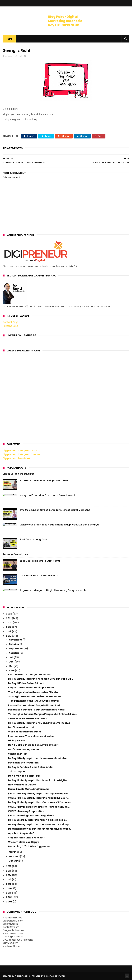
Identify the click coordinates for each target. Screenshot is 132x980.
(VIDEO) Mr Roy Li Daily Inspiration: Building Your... (38, 798)
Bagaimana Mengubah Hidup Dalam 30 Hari (45, 480)
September (16, 648)
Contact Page (10, 322)
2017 (9, 635)
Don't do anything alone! (23, 749)
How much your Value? (22, 784)
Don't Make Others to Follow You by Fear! (33, 745)
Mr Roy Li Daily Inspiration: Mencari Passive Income (39, 723)
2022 (9, 613)
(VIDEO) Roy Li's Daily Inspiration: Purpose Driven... (39, 806)
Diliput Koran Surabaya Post (19, 473)
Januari (14, 860)
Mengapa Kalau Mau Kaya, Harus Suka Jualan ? (47, 495)
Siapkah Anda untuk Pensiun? (26, 837)
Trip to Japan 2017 (19, 771)
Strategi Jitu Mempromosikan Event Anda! (34, 696)
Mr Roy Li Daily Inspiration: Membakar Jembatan (37, 758)
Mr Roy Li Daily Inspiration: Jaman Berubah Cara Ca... (40, 678)
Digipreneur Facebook (16, 458)
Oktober (14, 644)
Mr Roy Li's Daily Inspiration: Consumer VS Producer (39, 802)
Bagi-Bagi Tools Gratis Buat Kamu (39, 560)
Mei (11, 666)
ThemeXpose (21, 976)
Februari (14, 856)
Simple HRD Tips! (18, 753)
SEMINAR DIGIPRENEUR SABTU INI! (27, 718)
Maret (13, 851)
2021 (9, 618)
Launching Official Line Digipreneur (30, 846)
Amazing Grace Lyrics (15, 554)
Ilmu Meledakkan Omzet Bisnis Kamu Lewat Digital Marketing (54, 510)
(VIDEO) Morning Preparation (26, 811)
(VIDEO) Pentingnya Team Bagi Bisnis (31, 815)
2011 (8, 888)
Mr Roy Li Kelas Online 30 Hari (25, 683)
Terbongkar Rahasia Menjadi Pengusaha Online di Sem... (42, 714)
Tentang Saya (10, 326)
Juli (11, 657)
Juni (12, 661)
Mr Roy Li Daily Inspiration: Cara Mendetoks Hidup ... (39, 824)
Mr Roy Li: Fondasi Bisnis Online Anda (30, 767)
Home (9, 38)
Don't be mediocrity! (21, 727)
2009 (9, 897)
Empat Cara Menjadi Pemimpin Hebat (31, 687)
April (12, 670)
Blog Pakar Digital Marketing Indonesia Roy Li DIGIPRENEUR (65, 20)
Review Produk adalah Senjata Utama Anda (34, 705)
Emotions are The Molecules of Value (31, 736)
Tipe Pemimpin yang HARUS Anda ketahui (33, 700)
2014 (9, 875)
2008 (9, 901)
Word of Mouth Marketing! (24, 731)
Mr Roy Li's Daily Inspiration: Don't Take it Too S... (37, 819)
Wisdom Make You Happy (23, 842)
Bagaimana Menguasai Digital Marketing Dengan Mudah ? (53, 590)
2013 (9, 879)
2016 (9, 866)
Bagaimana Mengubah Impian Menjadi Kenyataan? (39, 828)
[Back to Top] (127, 976)
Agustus (14, 653)
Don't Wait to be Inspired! (24, 775)
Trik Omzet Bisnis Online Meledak (38, 575)
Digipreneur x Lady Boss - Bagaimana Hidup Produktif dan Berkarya (59, 524)
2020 (9, 622)
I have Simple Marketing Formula (28, 789)
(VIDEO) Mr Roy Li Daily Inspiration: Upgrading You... (39, 793)
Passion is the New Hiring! (23, 762)
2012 (9, 884)
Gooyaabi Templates (54, 976)
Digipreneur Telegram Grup (20, 450)
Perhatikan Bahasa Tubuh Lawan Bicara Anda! (36, 709)
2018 (9, 631)
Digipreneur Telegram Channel (22, 454)
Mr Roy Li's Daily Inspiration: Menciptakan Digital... (38, 780)
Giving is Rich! (16, 740)
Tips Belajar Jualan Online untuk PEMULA (33, 692)
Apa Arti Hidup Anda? (21, 833)
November (16, 639)
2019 (9, 627)
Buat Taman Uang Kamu (33, 539)
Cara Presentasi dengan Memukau (29, 674)
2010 (9, 892)
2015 (9, 870)
